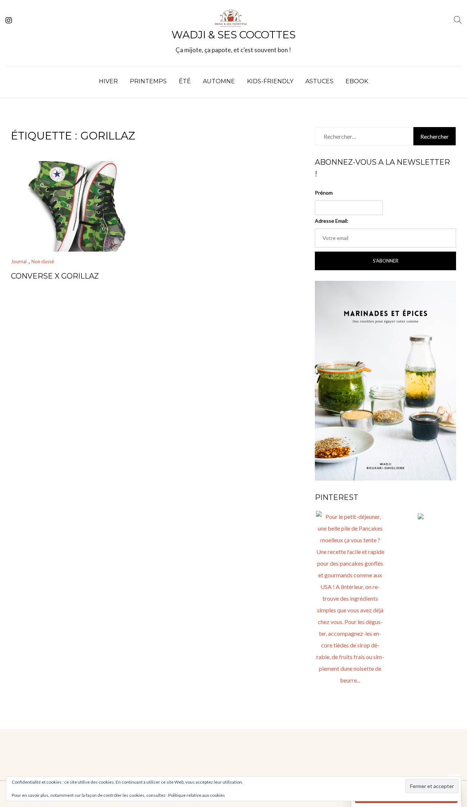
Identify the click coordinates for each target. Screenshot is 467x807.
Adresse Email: (331, 221)
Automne (219, 81)
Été (185, 81)
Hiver (108, 81)
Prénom (324, 193)
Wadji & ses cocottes (233, 34)
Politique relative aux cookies (196, 795)
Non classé (42, 261)
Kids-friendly (270, 81)
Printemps (148, 81)
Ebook (357, 81)
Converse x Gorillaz (55, 276)
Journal (19, 261)
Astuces (319, 81)
